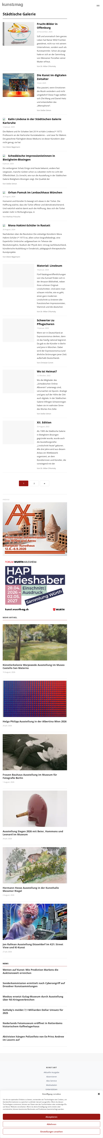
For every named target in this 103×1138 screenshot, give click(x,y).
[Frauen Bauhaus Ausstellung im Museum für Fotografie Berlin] (35, 768)
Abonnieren (51, 1076)
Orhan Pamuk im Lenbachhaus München (35, 192)
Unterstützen (51, 1089)
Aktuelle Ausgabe (51, 1072)
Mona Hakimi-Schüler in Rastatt (29, 225)
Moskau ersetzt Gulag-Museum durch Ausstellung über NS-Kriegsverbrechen (33, 998)
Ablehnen (51, 1124)
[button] (99, 1094)
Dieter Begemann (13, 147)
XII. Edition (44, 422)
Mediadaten (51, 1085)
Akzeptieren (51, 1117)
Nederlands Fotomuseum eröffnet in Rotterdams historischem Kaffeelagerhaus (32, 1025)
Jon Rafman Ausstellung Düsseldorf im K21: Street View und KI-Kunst (33, 946)
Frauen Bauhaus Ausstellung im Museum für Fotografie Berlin (30, 776)
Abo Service (51, 1081)
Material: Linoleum (49, 265)
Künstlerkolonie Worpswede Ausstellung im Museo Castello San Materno (34, 666)
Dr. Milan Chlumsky (48, 66)
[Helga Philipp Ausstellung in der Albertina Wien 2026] (35, 715)
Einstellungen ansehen (51, 1131)
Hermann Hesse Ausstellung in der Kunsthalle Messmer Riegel (31, 889)
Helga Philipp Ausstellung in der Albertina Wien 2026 (35, 721)
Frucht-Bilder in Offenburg (47, 25)
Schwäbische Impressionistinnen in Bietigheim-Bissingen (29, 157)
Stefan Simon (46, 110)
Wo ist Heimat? (47, 371)
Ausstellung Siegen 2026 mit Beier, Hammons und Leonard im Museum (33, 833)
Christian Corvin (47, 362)
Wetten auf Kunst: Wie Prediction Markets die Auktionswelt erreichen (30, 971)
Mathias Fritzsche (13, 216)
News (5, 963)
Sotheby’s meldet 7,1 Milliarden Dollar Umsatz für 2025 (33, 1011)
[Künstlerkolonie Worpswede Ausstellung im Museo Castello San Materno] (35, 659)
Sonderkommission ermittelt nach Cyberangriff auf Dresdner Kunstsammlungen (34, 985)
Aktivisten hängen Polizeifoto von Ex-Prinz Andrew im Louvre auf (33, 1038)
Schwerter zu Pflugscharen (45, 322)
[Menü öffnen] (98, 6)
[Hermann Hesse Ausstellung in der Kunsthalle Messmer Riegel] (35, 881)
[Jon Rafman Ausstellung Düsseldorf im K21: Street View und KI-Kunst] (35, 938)
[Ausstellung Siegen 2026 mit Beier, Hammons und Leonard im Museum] (35, 825)
